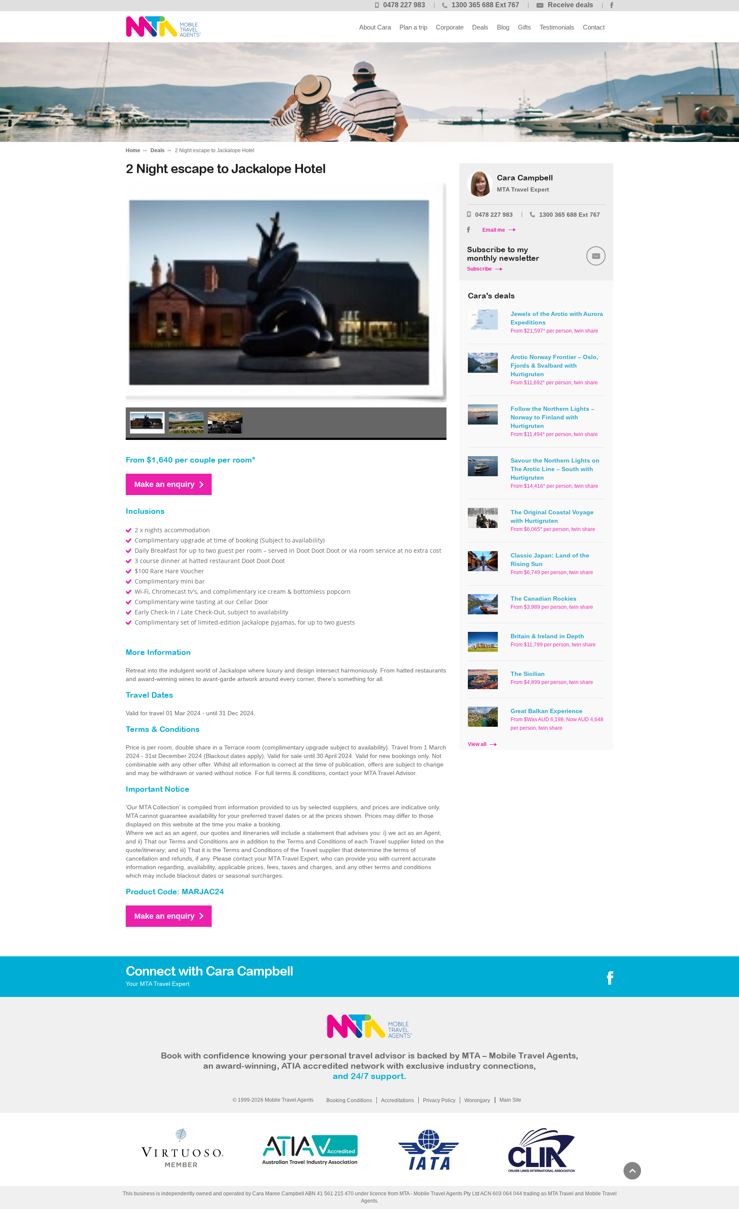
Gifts (524, 27)
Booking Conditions (349, 1100)
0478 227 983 (404, 5)
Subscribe (479, 269)
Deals (480, 27)
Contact (594, 27)
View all (477, 744)
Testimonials (557, 27)
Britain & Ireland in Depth (547, 636)
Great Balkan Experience (546, 711)
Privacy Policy (439, 1100)
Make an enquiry (164, 484)
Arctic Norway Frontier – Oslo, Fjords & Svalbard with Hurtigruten (554, 365)
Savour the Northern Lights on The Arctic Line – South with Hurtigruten (555, 469)
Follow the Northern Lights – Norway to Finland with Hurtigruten (552, 417)
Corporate (450, 27)
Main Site (510, 1100)
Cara (163, 26)
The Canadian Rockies (543, 598)
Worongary (477, 1100)
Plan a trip (413, 27)
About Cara (375, 27)
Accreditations (397, 1100)
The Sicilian (528, 673)
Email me (493, 230)
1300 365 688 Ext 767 (485, 5)
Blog (503, 27)
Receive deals (570, 5)
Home (133, 150)
